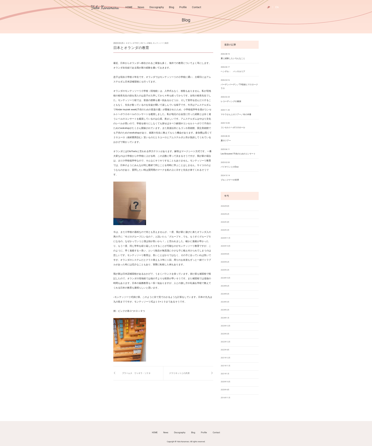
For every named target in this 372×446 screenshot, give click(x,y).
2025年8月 (225, 254)
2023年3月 (225, 334)
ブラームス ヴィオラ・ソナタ (136, 373)
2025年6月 (225, 262)
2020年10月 (225, 382)
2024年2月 (225, 310)
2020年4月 (225, 390)
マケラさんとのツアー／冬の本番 (236, 114)
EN (277, 7)
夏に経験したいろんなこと (233, 58)
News (141, 7)
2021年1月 (225, 374)
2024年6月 (225, 286)
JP (268, 7)
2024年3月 (225, 302)
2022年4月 (225, 350)
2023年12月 (225, 326)
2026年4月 (225, 222)
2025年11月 (225, 238)
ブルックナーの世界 (230, 180)
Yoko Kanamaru (105, 7)
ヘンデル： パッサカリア (233, 71)
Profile (183, 7)
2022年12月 (225, 342)
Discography (157, 7)
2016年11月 (225, 398)
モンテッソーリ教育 (161, 43)
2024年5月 (225, 294)
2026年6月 (225, 214)
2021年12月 (225, 358)
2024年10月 (225, 278)
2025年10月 (225, 246)
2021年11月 (225, 366)
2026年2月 (225, 230)
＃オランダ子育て (133, 43)
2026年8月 (225, 206)
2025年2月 (225, 270)
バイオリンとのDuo (230, 167)
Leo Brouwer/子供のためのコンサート (238, 154)
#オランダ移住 (146, 43)
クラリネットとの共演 (179, 373)
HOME (129, 7)
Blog (171, 7)
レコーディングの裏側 (231, 101)
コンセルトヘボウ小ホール (233, 127)
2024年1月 (225, 318)
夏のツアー (226, 140)
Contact (196, 7)
